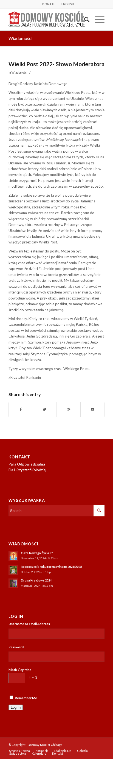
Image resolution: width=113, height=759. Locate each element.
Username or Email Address (29, 624)
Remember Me (26, 698)
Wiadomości (20, 38)
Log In (16, 707)
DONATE (48, 4)
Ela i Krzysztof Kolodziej (27, 470)
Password (16, 647)
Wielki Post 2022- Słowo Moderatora (56, 63)
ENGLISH (67, 4)
